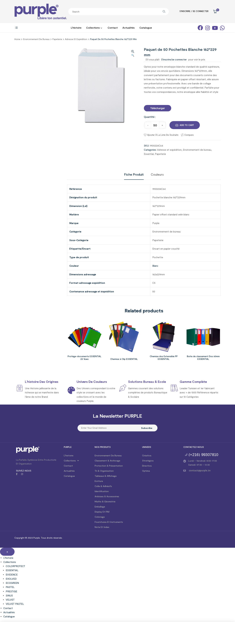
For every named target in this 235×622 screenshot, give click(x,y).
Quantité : (150, 116)
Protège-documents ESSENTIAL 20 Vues (84, 357)
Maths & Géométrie (105, 501)
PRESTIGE (11, 591)
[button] (157, 108)
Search (164, 11)
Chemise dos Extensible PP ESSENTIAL (164, 357)
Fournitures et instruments (109, 522)
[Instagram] (22, 474)
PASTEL (10, 587)
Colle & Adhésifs (103, 486)
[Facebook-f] (16, 474)
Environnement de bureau (36, 39)
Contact (68, 465)
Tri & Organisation (104, 470)
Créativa (146, 455)
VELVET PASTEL (15, 603)
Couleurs (157, 174)
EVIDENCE (12, 574)
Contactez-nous (193, 447)
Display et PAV (102, 511)
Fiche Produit (134, 174)
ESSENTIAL (12, 570)
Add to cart (187, 125)
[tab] (134, 174)
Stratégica (147, 460)
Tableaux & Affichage (106, 476)
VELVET (10, 599)
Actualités (69, 470)
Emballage (100, 506)
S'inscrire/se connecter (174, 59)
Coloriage (100, 516)
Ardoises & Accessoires (107, 496)
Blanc (155, 265)
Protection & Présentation (109, 465)
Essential (149, 153)
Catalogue (69, 476)
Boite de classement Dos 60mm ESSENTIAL (203, 357)
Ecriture (99, 481)
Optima (146, 470)
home (17, 39)
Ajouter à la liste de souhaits (162, 134)
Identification (102, 491)
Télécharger (157, 108)
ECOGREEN (12, 582)
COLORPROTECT (15, 566)
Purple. (36, 537)
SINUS (9, 595)
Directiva (147, 465)
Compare (189, 134)
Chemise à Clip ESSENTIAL (124, 359)
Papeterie (57, 39)
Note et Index (102, 527)
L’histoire (68, 455)
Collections (70, 460)
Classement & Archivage (107, 460)
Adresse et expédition (76, 39)
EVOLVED (11, 578)
